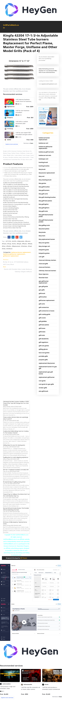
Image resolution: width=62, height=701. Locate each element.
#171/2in (8, 241)
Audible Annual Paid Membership (13, 183)
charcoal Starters (44, 267)
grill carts (42, 304)
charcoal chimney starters (47, 260)
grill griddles (43, 321)
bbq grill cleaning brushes (47, 197)
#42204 (14, 241)
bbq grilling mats (44, 225)
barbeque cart (43, 159)
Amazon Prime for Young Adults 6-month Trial (16, 204)
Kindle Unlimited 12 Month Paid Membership (15, 195)
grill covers (42, 318)
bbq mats (42, 236)
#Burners (27, 241)
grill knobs (42, 332)
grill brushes (43, 297)
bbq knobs (42, 232)
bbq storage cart (44, 246)
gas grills (42, 290)
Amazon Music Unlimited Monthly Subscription (16, 224)
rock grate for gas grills (46, 384)
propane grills (43, 360)
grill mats (42, 335)
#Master (24, 243)
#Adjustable (20, 241)
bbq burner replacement (47, 173)
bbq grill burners (44, 190)
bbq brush (42, 169)
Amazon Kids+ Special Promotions (13, 220)
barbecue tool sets (45, 155)
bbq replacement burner (47, 239)
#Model (30, 243)
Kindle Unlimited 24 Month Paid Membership (16, 186)
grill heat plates (44, 325)
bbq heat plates (44, 229)
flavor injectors (43, 274)
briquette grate (44, 250)
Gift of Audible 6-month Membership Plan (15, 191)
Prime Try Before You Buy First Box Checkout (16, 222)
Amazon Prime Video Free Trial (12, 228)
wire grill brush (43, 391)
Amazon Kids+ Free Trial (10, 219)
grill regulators (43, 342)
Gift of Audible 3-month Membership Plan (15, 190)
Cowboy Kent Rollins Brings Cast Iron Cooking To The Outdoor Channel (15, 432)
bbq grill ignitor (44, 204)
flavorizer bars (43, 277)
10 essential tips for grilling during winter (14, 482)
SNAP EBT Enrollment (9, 197)
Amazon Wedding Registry (11, 208)
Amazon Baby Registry (9, 206)
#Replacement (16, 246)
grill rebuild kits (44, 339)
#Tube (3, 248)
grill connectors (44, 307)
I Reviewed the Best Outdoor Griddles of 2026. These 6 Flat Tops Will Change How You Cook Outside (16, 403)
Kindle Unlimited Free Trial (10, 211)
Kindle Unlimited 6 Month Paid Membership (15, 202)
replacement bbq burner (47, 363)
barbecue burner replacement (21, 252)
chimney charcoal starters (47, 270)
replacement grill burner (46, 377)
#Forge (9, 243)
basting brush (43, 162)
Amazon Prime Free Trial (10, 210)
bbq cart (41, 176)
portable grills (43, 356)
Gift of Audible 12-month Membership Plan (15, 184)
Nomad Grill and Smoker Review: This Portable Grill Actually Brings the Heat (16, 509)
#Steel (30, 246)
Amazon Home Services (10, 213)
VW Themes (23, 558)
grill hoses (42, 328)
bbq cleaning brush (45, 180)
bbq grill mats (43, 211)
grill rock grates (44, 346)
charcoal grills (43, 264)
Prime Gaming (7, 215)
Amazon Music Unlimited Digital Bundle (14, 226)
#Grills (14, 243)
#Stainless (24, 246)
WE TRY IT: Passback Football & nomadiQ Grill (15, 469)
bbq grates (42, 183)
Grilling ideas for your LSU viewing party (14, 445)
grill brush (42, 293)
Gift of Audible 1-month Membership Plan (15, 193)
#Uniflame (9, 248)
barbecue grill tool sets (46, 152)
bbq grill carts (43, 194)
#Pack (3, 246)
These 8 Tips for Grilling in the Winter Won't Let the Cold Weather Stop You (16, 495)
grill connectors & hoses (46, 311)
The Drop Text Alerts (9, 201)
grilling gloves (43, 349)
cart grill (41, 257)
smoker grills (43, 388)
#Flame (4, 243)
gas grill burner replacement (44, 282)
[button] (31, 32)
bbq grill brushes (44, 187)
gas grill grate (43, 286)
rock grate (42, 381)
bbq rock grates (44, 243)
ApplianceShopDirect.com (49, 84)
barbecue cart (43, 143)
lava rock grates (44, 353)
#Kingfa (19, 243)
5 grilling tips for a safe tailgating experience (15, 457)
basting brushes (44, 166)
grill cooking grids (44, 314)
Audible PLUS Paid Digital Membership (14, 188)
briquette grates (44, 253)
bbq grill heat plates (45, 201)
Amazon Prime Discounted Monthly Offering (16, 217)
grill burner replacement (11, 256)
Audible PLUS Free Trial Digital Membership (15, 199)
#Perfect (8, 246)
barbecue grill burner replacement (14, 254)
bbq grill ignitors (44, 208)
